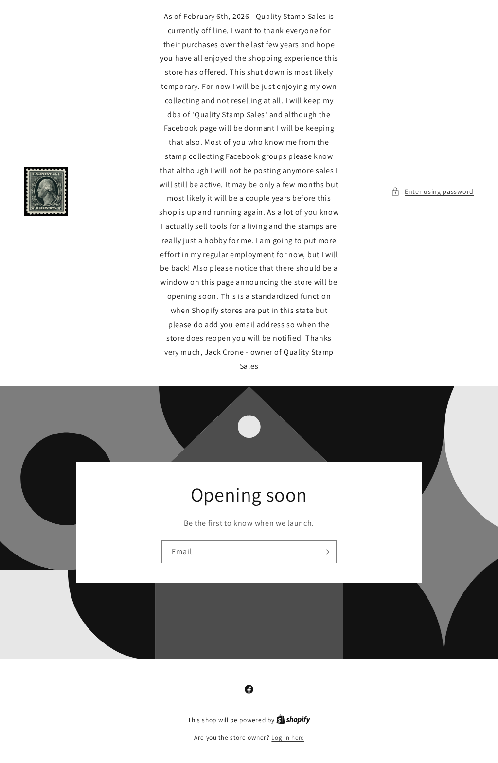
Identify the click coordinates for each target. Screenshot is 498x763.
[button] (432, 192)
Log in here (287, 737)
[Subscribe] (325, 551)
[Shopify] (293, 720)
